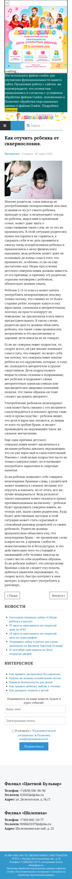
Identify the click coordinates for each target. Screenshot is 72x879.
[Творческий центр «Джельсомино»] (36, 116)
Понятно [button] (11, 110)
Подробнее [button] (50, 106)
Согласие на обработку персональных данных (41, 873)
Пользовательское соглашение (33, 871)
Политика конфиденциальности (34, 737)
